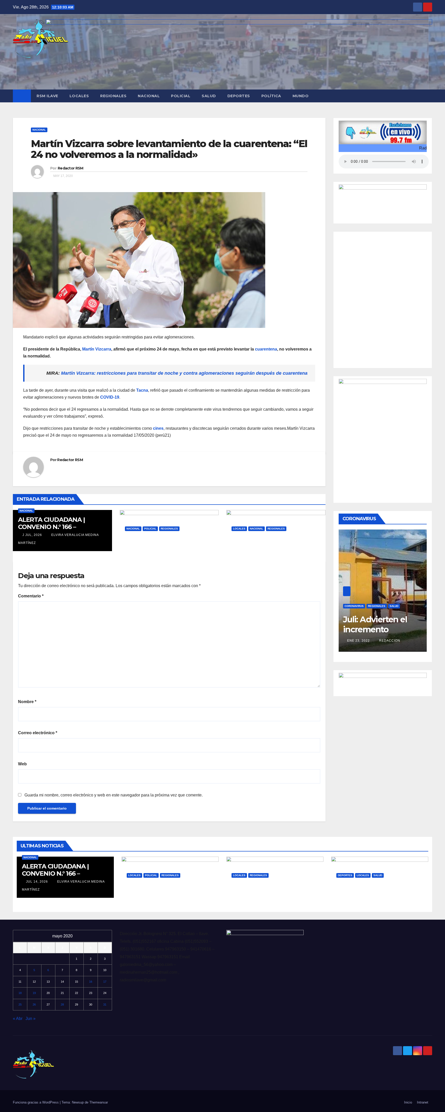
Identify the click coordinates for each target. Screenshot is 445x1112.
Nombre (27, 702)
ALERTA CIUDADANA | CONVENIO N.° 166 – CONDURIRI (51, 527)
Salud (209, 96)
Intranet (422, 1102)
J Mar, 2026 (139, 553)
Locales (79, 96)
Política (271, 96)
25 (20, 1004)
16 (90, 981)
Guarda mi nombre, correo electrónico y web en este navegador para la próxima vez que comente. (113, 795)
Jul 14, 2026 (37, 881)
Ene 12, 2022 (358, 633)
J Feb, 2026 (245, 553)
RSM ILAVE (47, 96)
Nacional (149, 96)
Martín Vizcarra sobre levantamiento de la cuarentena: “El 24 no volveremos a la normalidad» (169, 149)
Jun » (30, 1018)
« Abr (17, 1018)
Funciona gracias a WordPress (36, 1102)
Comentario (31, 596)
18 (20, 992)
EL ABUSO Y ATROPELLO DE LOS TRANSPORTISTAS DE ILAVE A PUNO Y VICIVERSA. (274, 891)
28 (62, 1004)
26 (34, 1004)
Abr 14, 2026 (247, 899)
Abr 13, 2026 (351, 899)
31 (104, 1004)
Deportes (238, 96)
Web (22, 764)
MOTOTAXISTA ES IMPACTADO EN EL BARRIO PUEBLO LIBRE (168, 891)
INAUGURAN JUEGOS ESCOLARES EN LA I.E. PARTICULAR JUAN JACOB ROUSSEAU (376, 895)
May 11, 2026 (142, 899)
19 (34, 992)
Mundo (301, 96)
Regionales (113, 96)
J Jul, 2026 (31, 535)
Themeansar (98, 1102)
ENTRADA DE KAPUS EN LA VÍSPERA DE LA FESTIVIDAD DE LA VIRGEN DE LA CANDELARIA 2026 (274, 548)
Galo (163, 553)
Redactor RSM (70, 168)
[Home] (22, 95)
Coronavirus (354, 598)
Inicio (408, 1102)
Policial (180, 96)
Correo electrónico (37, 733)
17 (104, 981)
